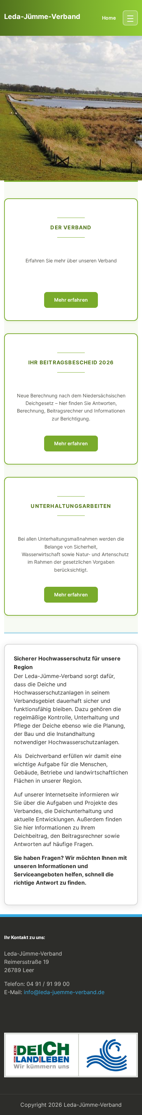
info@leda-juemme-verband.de (64, 992)
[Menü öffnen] (130, 17)
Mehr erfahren (71, 300)
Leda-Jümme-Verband (42, 16)
